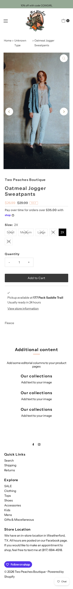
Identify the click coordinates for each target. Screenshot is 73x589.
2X (62, 232)
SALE (8, 486)
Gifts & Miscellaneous (19, 519)
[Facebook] (33, 444)
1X (53, 232)
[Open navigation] (5, 20)
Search (9, 460)
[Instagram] (39, 444)
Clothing (10, 491)
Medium (26, 232)
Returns (9, 470)
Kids (7, 510)
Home (8, 40)
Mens (8, 515)
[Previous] (9, 111)
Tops (7, 495)
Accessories (12, 505)
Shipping (10, 465)
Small (10, 232)
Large (42, 232)
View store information (23, 308)
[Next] (64, 111)
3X (9, 241)
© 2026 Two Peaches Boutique (25, 571)
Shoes (8, 500)
